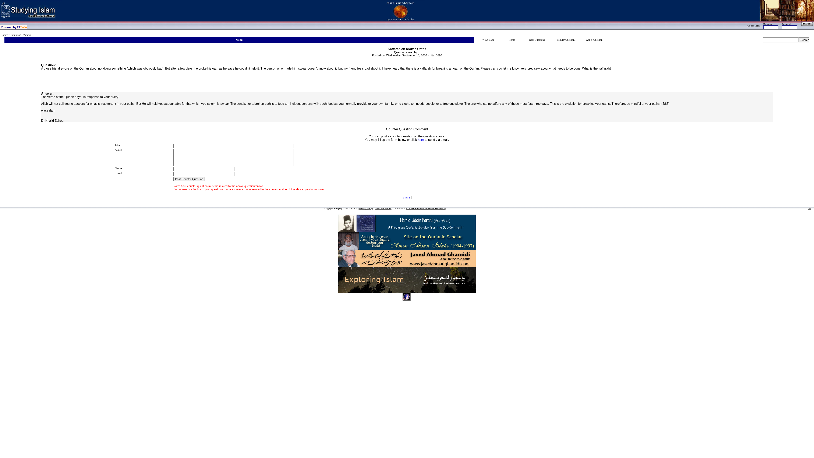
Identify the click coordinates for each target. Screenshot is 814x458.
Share (406, 197)
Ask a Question (594, 39)
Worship (26, 35)
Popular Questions (566, 39)
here (421, 139)
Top (809, 209)
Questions (15, 35)
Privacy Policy (366, 209)
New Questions (537, 39)
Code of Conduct (383, 209)
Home (4, 35)
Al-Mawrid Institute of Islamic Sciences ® (426, 209)
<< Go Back (487, 39)
